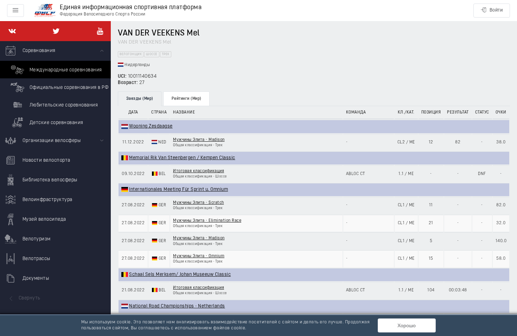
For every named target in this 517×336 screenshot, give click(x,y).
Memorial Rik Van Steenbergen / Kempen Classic (182, 158)
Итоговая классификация (198, 171)
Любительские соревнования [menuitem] (63, 105)
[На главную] (45, 11)
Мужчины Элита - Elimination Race (207, 221)
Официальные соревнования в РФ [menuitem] (68, 87)
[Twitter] (56, 31)
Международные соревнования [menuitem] (65, 70)
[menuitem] (55, 86)
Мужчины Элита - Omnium (198, 256)
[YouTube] (100, 31)
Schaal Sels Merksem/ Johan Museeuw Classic (180, 274)
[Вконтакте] (12, 31)
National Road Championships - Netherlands (177, 306)
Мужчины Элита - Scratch (198, 203)
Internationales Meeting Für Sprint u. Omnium (178, 189)
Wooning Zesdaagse (151, 126)
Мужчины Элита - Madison (199, 140)
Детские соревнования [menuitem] (55, 122)
